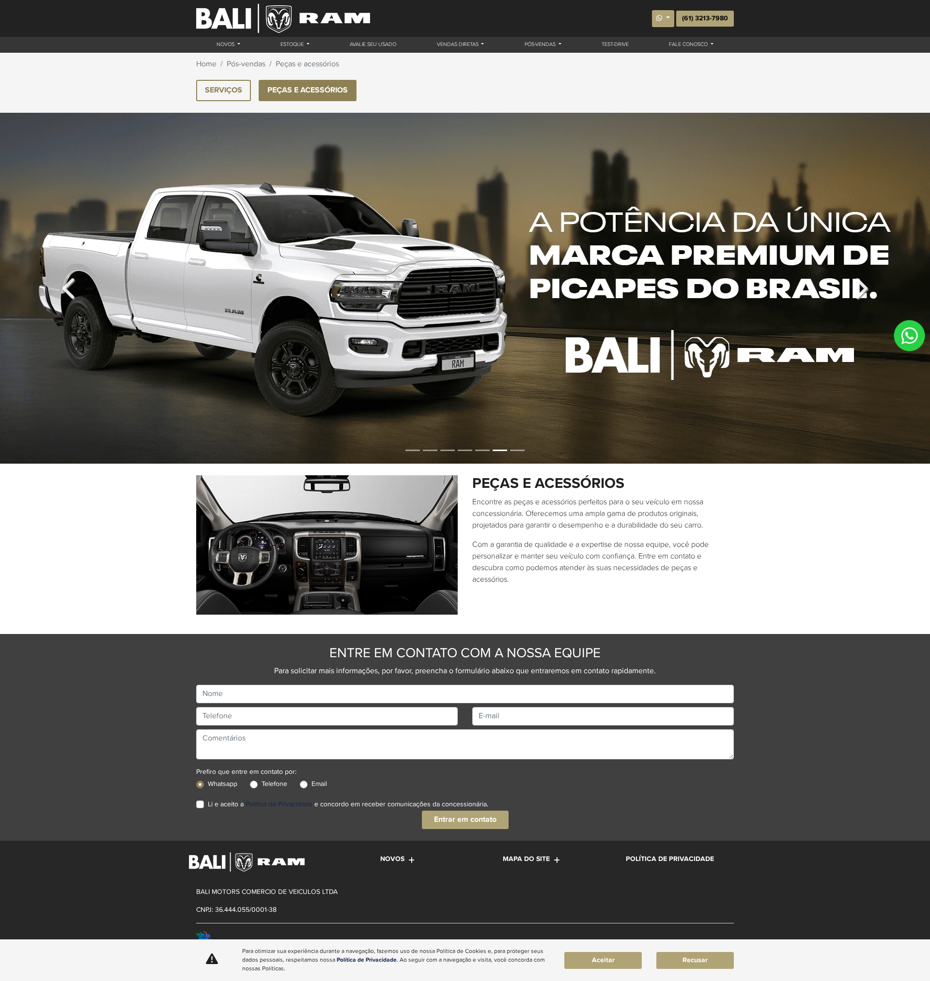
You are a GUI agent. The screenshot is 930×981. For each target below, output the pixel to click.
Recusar (695, 960)
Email (319, 784)
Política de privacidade (670, 859)
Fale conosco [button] (689, 44)
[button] (70, 288)
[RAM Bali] (283, 18)
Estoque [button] (292, 44)
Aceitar (603, 960)
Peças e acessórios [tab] (307, 90)
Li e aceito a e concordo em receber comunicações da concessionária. (348, 804)
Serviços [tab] (223, 90)
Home (206, 64)
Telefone (274, 784)
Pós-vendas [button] (541, 44)
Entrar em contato (465, 819)
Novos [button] (226, 44)
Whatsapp (222, 784)
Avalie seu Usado (373, 44)
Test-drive (615, 44)
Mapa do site (526, 859)
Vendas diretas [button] (458, 44)
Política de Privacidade (279, 804)
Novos (392, 859)
